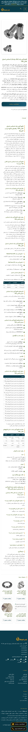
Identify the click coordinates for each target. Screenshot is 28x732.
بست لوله (12, 679)
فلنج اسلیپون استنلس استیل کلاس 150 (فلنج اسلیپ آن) (7, 592)
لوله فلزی (25, 674)
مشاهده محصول (21, 598)
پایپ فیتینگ (24, 711)
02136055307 (24, 648)
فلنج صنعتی (25, 676)
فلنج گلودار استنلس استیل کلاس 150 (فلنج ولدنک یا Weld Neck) (21, 592)
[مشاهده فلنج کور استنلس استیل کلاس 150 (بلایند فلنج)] (7, 607)
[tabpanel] (14, 31)
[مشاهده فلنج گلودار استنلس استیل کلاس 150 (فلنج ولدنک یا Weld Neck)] (21, 584)
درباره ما (25, 694)
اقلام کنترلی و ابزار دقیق (9, 681)
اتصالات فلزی (11, 674)
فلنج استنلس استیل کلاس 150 (17, 109)
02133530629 (24, 652)
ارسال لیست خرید (23, 700)
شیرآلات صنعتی (11, 676)
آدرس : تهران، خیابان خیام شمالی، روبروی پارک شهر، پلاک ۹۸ (13, 643)
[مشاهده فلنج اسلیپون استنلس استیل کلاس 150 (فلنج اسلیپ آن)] (7, 584)
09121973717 (24, 654)
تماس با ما (25, 696)
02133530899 (24, 650)
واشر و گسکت (11, 683)
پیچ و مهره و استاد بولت (22, 683)
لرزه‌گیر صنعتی (24, 677)
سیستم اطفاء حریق (23, 679)
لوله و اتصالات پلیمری (10, 677)
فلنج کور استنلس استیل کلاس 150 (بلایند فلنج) (8, 615)
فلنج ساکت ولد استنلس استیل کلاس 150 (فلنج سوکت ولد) (21, 615)
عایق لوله (25, 681)
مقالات (25, 698)
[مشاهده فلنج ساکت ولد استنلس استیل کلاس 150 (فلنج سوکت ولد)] (21, 607)
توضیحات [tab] (24, 118)
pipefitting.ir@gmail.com (17, 656)
